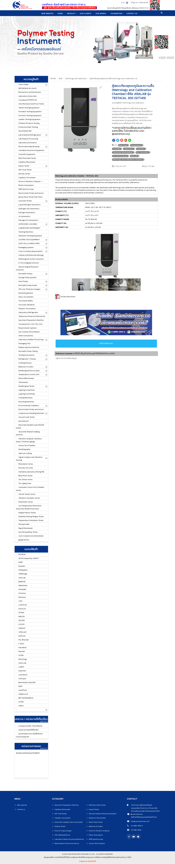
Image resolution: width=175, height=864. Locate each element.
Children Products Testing (28, 123)
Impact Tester (23, 166)
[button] (101, 87)
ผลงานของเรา (23, 421)
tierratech (22, 647)
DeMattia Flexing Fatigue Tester (31, 516)
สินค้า (61, 78)
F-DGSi (21, 643)
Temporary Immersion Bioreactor (31, 316)
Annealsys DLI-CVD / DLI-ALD (30, 324)
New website (47, 13)
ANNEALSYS (23, 694)
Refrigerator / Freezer (27, 359)
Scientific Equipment (26, 154)
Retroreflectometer (26, 378)
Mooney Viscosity (25, 467)
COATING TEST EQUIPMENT (29, 239)
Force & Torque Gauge (63, 830)
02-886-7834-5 (137, 825)
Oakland (21, 628)
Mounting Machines (26, 401)
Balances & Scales (25, 366)
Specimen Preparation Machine (31, 320)
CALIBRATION (116, 13)
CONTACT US (131, 13)
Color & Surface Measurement (30, 251)
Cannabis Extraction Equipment (31, 150)
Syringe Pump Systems (27, 277)
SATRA (21, 655)
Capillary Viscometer (27, 177)
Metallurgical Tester (26, 386)
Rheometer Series (25, 464)
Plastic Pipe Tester (96, 822)
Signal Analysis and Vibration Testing (29, 458)
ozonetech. (23, 674)
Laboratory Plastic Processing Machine (69, 839)
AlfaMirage (22, 573)
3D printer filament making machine (28, 433)
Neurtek (21, 651)
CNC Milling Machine (62, 835)
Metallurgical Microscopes (29, 370)
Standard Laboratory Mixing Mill (31, 471)
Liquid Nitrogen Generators (29, 204)
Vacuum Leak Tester (26, 417)
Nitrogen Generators (26, 212)
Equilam (21, 566)
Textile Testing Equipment (28, 107)
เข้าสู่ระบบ (134, 2)
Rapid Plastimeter (25, 528)
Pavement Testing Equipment (30, 235)
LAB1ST (21, 667)
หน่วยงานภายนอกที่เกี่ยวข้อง (28, 729)
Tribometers (23, 382)
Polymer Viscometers (27, 308)
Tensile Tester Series (26, 494)
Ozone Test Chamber (26, 445)
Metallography (24, 449)
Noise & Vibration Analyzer (99, 830)
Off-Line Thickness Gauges (29, 289)
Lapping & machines (26, 390)
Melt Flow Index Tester (27, 158)
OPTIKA (21, 612)
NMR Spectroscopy (26, 189)
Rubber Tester (60, 826)
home (60, 13)
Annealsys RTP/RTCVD (27, 100)
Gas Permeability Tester (28, 532)
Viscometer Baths (25, 300)
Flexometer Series (25, 502)
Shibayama (22, 570)
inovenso (22, 593)
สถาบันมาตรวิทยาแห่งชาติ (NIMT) (28, 753)
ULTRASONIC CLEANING (27, 224)
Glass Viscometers (26, 297)
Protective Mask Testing (28, 127)
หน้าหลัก (53, 78)
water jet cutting (25, 453)
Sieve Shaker (23, 84)
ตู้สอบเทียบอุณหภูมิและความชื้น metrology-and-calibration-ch (113, 78)
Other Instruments (25, 335)
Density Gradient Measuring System (102, 813)
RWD (20, 686)
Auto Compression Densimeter (31, 536)
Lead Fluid (22, 690)
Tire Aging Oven (24, 483)
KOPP (20, 562)
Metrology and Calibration (76, 78)
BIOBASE (22, 581)
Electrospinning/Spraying (28, 146)
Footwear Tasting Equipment (30, 111)
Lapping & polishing (26, 394)
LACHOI (21, 624)
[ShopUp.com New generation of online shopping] (92, 861)
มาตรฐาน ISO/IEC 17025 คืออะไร (30, 726)
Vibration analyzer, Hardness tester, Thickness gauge (29, 440)
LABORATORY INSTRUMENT (29, 228)
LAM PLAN (22, 605)
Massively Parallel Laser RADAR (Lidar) (30, 426)
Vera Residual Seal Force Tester (31, 103)
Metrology (22, 659)
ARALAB (21, 577)
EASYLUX (22, 608)
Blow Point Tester (25, 475)
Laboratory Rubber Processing (30, 339)
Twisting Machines (25, 232)
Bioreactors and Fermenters (29, 92)
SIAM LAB (22, 663)
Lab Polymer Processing (28, 138)
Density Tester (24, 173)
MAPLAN (21, 636)
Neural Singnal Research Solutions (27, 268)
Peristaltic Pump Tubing (28, 351)
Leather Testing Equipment (29, 119)
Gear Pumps (23, 281)
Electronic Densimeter (97, 818)
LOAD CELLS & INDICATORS (29, 243)
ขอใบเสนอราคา (106, 343)
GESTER (21, 620)
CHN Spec (22, 678)
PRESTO (21, 616)
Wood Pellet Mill (25, 131)
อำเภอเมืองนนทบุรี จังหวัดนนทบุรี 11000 (143, 811)
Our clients (85, 13)
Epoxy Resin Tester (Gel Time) (30, 197)
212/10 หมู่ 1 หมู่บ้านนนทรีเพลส (140, 805)
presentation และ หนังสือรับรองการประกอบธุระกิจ (29, 735)
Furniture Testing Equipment (29, 115)
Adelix (21, 705)
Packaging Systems (26, 247)
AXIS (20, 601)
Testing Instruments (26, 355)
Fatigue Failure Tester (27, 512)
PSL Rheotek (23, 639)
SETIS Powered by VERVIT (28, 558)
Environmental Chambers (28, 405)
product (71, 13)
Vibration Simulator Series (29, 498)
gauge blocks (23, 539)
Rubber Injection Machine (28, 347)
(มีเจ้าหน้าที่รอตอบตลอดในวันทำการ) (144, 817)
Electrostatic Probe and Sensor (31, 193)
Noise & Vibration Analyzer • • (30, 181)
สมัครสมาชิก (143, 2)
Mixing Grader (24, 524)
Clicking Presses (25, 363)
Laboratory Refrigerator (28, 312)
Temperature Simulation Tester (31, 520)
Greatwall (22, 589)
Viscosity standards (26, 304)
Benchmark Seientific (27, 682)
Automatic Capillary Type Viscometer (69, 822)
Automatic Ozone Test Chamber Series (30, 489)
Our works (101, 13)
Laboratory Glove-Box (27, 96)
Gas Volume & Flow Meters (29, 331)
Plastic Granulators (26, 185)
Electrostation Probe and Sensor (67, 843)
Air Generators (24, 216)
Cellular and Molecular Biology (31, 255)
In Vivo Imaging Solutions (28, 262)
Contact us (21, 809)
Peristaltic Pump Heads (27, 285)
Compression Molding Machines (31, 413)
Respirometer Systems (27, 328)
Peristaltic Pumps (25, 273)
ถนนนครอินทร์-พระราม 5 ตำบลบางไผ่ (142, 808)
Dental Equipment (25, 293)
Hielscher (22, 670)
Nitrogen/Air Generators (28, 220)
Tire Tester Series (25, 479)
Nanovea (22, 597)
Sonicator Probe (25, 200)
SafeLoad (22, 632)
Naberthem (22, 585)
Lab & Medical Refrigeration (29, 135)
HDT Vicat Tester (25, 169)
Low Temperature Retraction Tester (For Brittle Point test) (29, 507)
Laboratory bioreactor (27, 142)
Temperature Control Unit (28, 374)
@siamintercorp (137, 814)
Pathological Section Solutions (31, 259)
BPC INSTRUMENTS (25, 698)
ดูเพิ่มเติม (43, 721)
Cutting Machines (25, 397)
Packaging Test (24, 343)
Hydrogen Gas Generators (28, 208)
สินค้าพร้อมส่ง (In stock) (27, 88)
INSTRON (21, 554)
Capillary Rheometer (26, 162)
